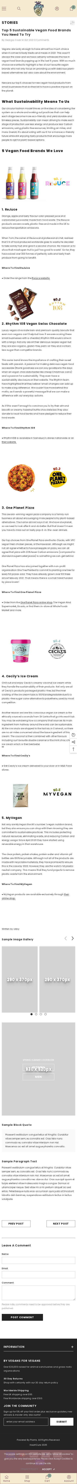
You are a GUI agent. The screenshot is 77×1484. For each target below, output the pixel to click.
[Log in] (57, 8)
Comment (8, 1282)
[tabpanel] (19, 979)
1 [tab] (31, 1014)
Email (5, 1268)
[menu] (4, 8)
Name (5, 1254)
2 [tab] (36, 1014)
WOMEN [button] (38, 1067)
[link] (20, 979)
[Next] (72, 938)
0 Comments (41, 40)
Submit (61, 1421)
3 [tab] (41, 1014)
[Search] (19, 8)
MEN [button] (38, 1077)
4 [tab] (45, 1014)
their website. (9, 441)
